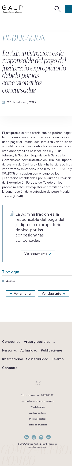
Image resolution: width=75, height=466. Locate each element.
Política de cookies (37, 418)
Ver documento (35, 253)
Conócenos (11, 341)
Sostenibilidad (37, 359)
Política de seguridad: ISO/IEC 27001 (37, 395)
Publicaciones (52, 350)
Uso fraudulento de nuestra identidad (37, 401)
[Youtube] (48, 437)
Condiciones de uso (37, 413)
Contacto (9, 367)
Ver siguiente (51, 293)
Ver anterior (23, 293)
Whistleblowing (38, 407)
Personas (9, 350)
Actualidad (28, 350)
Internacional (12, 359)
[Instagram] (34, 437)
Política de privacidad (37, 424)
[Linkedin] (26, 437)
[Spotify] (41, 437)
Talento (58, 359)
